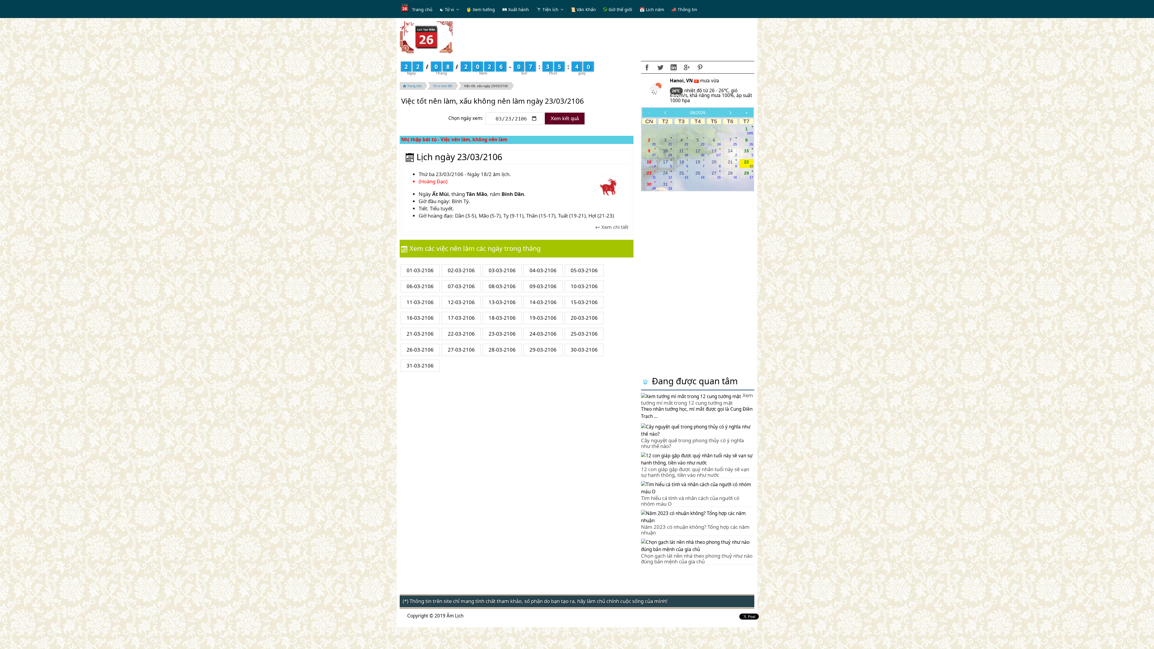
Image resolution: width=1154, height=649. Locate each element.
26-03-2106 (420, 349)
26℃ (676, 90)
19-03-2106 (543, 317)
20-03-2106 (584, 317)
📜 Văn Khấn (583, 9)
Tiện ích (550, 9)
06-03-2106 (420, 286)
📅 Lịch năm (652, 9)
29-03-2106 (543, 349)
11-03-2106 (420, 302)
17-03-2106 (461, 317)
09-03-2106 (543, 286)
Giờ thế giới (619, 9)
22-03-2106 (461, 333)
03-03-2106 (502, 270)
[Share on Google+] (687, 67)
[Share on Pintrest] (700, 67)
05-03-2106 (584, 270)
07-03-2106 (461, 286)
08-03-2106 (502, 286)
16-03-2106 (420, 317)
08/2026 (698, 112)
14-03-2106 (543, 302)
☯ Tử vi (447, 9)
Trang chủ (422, 9)
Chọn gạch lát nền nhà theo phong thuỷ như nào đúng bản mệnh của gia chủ (697, 558)
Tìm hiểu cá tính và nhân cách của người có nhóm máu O (690, 501)
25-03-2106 (584, 333)
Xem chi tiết (614, 227)
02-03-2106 (461, 270)
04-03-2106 (543, 270)
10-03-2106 (584, 286)
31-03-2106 (420, 365)
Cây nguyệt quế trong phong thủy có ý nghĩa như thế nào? (692, 443)
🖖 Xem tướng (480, 9)
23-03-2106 (502, 333)
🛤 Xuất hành (515, 9)
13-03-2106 (502, 302)
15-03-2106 (584, 302)
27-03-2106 (461, 349)
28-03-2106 (502, 349)
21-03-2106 (420, 333)
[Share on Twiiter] (660, 67)
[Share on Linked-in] (673, 67)
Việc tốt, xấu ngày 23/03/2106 (486, 86)
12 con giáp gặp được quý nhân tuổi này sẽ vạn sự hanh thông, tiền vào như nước (695, 472)
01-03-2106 (420, 270)
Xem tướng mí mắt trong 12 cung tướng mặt (697, 399)
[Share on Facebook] (647, 67)
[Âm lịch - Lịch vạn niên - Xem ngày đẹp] (426, 37)
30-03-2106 (584, 349)
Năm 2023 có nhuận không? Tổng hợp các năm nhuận (695, 529)
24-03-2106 (543, 333)
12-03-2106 (461, 302)
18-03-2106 (502, 317)
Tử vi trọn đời (442, 86)
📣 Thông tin (684, 9)
